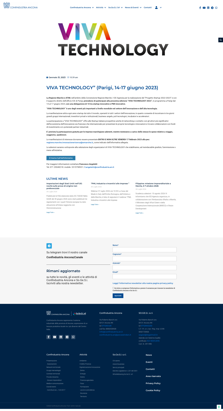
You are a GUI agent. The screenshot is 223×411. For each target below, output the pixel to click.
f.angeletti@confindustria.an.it (99, 167)
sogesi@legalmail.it (148, 335)
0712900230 (146, 326)
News (149, 355)
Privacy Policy (153, 383)
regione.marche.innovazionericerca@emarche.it (69, 142)
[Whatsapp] (216, 8)
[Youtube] (204, 8)
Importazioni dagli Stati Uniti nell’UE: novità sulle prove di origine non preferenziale (64, 186)
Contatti (150, 369)
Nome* (115, 245)
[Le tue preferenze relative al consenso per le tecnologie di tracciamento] (219, 407)
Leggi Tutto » (50, 212)
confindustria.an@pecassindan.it (115, 335)
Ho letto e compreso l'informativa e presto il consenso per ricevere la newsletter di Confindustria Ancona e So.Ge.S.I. (144, 289)
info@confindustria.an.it (111, 332)
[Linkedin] (208, 8)
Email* (115, 272)
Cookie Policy (153, 390)
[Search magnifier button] (220, 40)
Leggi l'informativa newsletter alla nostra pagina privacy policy (143, 283)
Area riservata (153, 376)
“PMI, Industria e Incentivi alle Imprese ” (110, 183)
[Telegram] (212, 8)
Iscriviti (118, 296)
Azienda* (116, 263)
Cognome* (117, 254)
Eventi (149, 362)
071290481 (107, 326)
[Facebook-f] (200, 8)
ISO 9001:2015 (153, 341)
